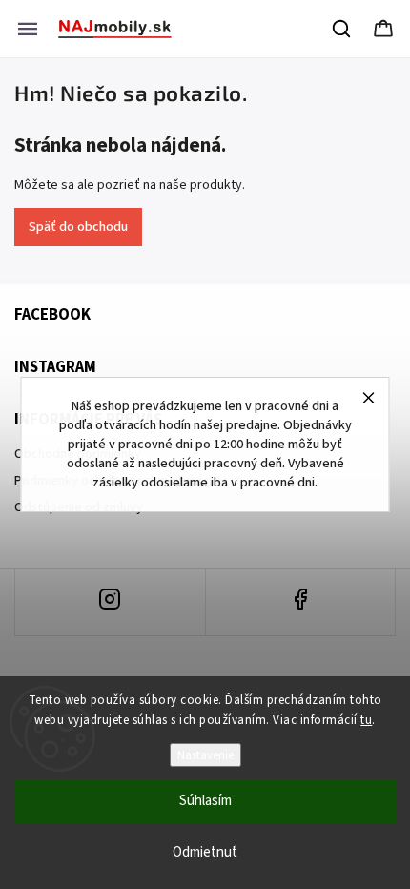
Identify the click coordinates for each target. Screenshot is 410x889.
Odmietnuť (205, 852)
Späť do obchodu (78, 227)
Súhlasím (205, 801)
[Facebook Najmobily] (300, 602)
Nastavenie (205, 755)
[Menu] (28, 29)
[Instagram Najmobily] (110, 602)
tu (366, 720)
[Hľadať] (342, 28)
